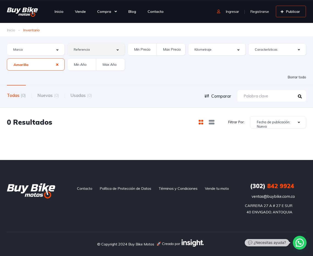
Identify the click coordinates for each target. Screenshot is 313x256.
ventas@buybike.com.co (273, 196)
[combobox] (36, 49)
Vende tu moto (217, 188)
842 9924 (272, 186)
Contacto (156, 11)
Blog (132, 11)
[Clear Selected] (57, 64)
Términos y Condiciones (178, 188)
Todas (16, 95)
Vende (80, 11)
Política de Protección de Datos (125, 188)
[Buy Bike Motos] (22, 11)
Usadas (81, 95)
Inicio (59, 11)
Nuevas (48, 95)
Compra (104, 11)
